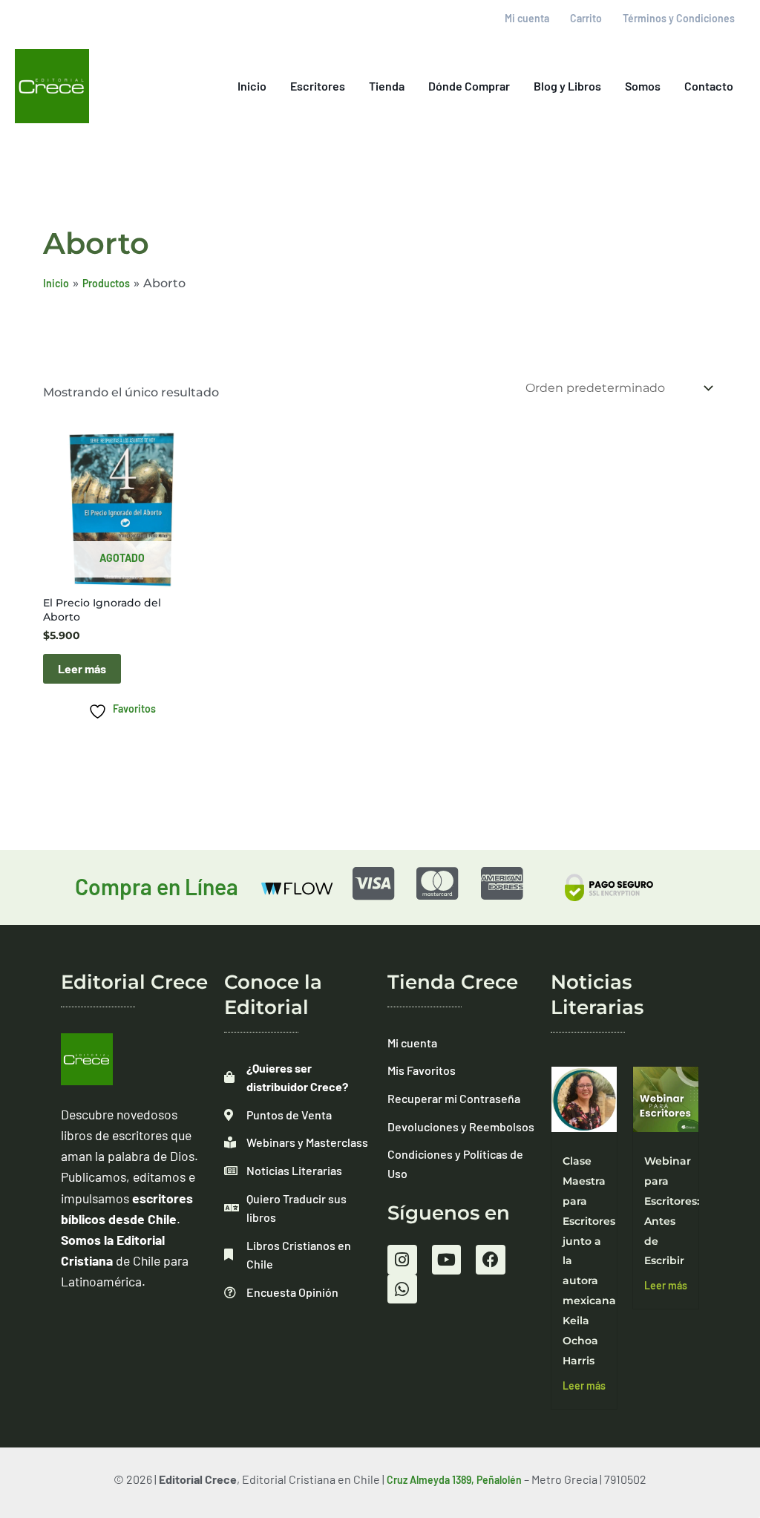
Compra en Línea (156, 886)
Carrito (586, 18)
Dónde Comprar (469, 86)
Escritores (317, 86)
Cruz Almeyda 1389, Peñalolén (454, 1479)
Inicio (252, 86)
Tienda (386, 86)
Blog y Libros (567, 86)
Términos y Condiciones (679, 18)
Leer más (82, 668)
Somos (643, 86)
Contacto (708, 86)
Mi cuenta (527, 18)
